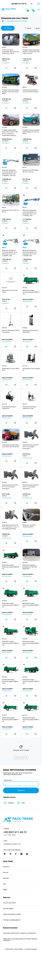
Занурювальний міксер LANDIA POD (9, 407)
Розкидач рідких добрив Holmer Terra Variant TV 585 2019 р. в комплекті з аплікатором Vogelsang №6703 (10, 132)
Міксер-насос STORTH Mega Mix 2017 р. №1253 (30, 171)
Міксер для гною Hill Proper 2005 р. (10, 291)
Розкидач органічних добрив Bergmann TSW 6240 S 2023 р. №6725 (10, 91)
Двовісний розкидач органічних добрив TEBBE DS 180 (10, 605)
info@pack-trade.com (12, 844)
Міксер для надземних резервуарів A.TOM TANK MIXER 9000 (30, 566)
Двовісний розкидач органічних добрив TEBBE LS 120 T (31, 643)
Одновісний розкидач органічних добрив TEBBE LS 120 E (10, 681)
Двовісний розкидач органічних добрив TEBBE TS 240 (31, 681)
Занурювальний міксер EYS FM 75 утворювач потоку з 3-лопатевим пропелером (10, 526)
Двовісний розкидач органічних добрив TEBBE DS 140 (10, 643)
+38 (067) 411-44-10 (18, 4)
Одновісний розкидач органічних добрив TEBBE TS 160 (10, 719)
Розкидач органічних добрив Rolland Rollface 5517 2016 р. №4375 (31, 131)
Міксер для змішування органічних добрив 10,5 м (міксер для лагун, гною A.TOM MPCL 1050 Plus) (9, 172)
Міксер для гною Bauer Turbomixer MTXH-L (29, 526)
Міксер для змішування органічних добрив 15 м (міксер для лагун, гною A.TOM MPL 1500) (29, 213)
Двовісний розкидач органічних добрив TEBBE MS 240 (10, 566)
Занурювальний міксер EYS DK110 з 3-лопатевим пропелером (10, 486)
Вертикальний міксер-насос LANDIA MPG (31, 331)
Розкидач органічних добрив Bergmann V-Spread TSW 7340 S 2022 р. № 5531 (31, 51)
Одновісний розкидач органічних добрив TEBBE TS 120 (31, 719)
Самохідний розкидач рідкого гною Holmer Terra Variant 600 (10, 445)
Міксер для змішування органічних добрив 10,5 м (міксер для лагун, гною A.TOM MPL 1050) (9, 253)
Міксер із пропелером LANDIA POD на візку (10, 331)
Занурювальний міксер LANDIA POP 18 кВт (29, 407)
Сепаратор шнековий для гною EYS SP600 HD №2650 (30, 91)
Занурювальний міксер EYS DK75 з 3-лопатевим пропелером (31, 446)
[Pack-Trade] (2, 21)
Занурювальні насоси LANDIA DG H (10, 369)
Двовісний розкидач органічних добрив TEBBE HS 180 (31, 292)
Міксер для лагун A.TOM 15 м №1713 (10, 211)
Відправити (21, 790)
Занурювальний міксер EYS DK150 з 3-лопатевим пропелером (31, 486)
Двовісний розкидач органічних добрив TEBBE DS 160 (31, 605)
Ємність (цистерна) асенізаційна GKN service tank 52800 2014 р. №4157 (10, 51)
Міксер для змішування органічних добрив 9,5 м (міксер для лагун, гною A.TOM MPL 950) (30, 253)
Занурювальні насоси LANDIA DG (31, 369)
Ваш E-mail (7, 780)
